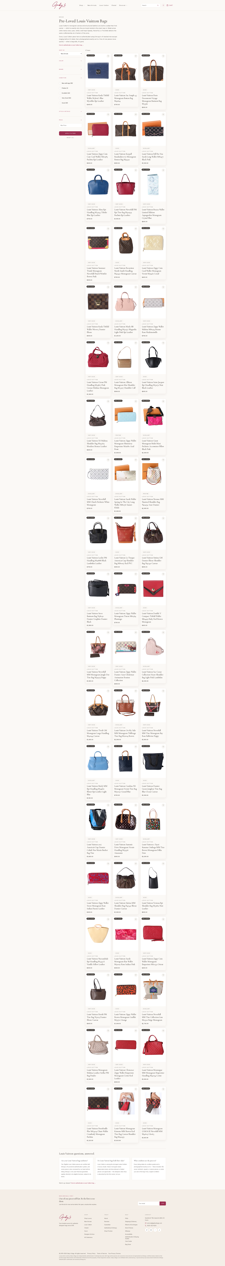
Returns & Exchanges (131, 1224)
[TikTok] (159, 1230)
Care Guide (128, 1241)
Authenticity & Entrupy (110, 1228)
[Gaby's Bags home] (59, 5)
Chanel (114, 5)
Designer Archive (89, 1234)
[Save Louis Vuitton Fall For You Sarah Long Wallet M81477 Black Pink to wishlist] (163, 114)
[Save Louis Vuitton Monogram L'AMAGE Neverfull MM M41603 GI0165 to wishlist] (163, 1089)
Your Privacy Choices (114, 1253)
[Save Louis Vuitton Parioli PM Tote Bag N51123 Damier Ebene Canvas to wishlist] (108, 975)
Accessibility (128, 1234)
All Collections (88, 1237)
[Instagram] (151, 1230)
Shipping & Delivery (131, 1221)
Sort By (62, 50)
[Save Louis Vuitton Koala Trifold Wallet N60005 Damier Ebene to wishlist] (108, 287)
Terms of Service (102, 1253)
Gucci (86, 1231)
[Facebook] (147, 1230)
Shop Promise (108, 1231)
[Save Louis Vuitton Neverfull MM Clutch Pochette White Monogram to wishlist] (108, 459)
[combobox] (148, 5)
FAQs (126, 1218)
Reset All (70, 137)
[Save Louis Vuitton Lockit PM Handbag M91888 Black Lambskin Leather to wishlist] (108, 518)
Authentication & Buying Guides (132, 1237)
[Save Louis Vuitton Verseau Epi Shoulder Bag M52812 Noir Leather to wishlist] (163, 863)
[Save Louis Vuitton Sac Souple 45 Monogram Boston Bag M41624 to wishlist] (135, 56)
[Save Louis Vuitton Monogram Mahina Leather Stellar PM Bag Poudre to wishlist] (108, 1030)
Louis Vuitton (104, 5)
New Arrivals (92, 5)
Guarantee (107, 1224)
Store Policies (129, 1228)
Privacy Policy (91, 1253)
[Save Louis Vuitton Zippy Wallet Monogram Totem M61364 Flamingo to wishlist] (135, 574)
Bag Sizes (128, 1244)
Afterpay (127, 1231)
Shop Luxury (88, 1218)
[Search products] (158, 5)
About (106, 1218)
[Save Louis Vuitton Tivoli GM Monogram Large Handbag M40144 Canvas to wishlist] (108, 691)
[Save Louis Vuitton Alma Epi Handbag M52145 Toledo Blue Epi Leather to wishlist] (108, 170)
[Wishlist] (163, 5)
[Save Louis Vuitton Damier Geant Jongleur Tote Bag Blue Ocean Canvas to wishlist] (163, 746)
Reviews (106, 1221)
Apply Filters (70, 133)
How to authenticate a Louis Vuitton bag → (71, 45)
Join (162, 1203)
